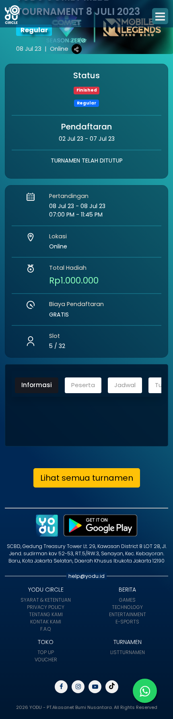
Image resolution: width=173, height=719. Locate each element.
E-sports (127, 621)
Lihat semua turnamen (86, 478)
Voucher (46, 659)
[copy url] (77, 49)
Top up (45, 652)
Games (127, 599)
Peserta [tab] (83, 385)
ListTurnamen (127, 652)
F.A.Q (45, 628)
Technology (127, 607)
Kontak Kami (45, 621)
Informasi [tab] (36, 385)
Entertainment (127, 614)
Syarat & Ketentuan (46, 599)
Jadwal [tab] (125, 385)
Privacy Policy (45, 607)
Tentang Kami (46, 614)
